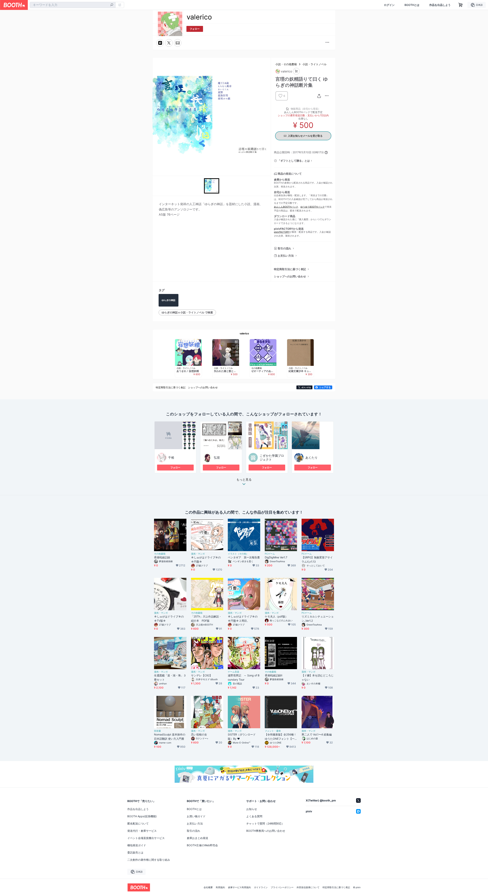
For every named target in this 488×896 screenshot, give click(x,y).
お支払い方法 (286, 255)
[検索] (111, 5)
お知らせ (251, 809)
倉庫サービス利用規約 (239, 887)
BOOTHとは (412, 5)
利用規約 (220, 887)
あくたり (311, 457)
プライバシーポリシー (282, 887)
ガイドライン (261, 887)
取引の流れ (284, 248)
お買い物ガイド (196, 816)
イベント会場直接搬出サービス (146, 838)
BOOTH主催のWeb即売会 (202, 845)
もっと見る (244, 479)
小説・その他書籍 (286, 64)
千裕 (171, 457)
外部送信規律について (308, 887)
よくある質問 (254, 816)
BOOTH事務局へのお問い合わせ (265, 830)
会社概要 (208, 887)
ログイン (389, 5)
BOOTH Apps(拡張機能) (142, 816)
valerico (244, 333)
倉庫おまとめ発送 (197, 838)
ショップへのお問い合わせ (290, 276)
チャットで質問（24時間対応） (265, 823)
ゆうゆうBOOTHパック (312, 206)
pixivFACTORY (282, 231)
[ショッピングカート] (461, 5)
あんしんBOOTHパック (286, 206)
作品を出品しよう (440, 5)
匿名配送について (138, 823)
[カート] (296, 71)
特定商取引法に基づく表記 (290, 269)
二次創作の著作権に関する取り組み (148, 859)
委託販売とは (135, 852)
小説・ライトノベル (315, 64)
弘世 (217, 457)
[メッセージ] (177, 43)
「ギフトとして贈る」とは (294, 160)
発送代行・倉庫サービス (142, 830)
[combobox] (73, 5)
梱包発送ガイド (136, 845)
